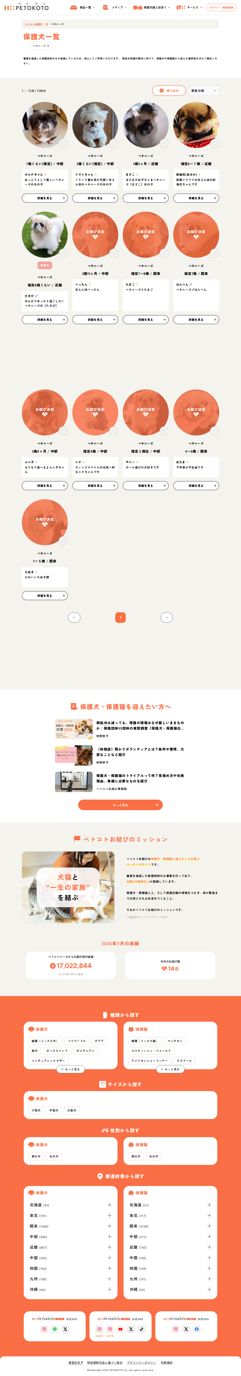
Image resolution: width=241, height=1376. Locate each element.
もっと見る (72, 1069)
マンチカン (175, 1041)
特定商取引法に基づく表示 (104, 1362)
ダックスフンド (57, 1051)
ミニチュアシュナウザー (48, 1061)
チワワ (99, 1041)
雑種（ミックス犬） (45, 1041)
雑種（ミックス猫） (145, 1041)
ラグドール (184, 1061)
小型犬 (36, 1110)
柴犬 (35, 1051)
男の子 (36, 1156)
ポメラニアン (85, 1051)
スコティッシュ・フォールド (151, 1051)
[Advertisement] (120, 356)
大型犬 (71, 1110)
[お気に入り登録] (63, 143)
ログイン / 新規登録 (221, 7)
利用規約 (167, 1362)
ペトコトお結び (34, 24)
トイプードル (77, 1041)
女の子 (54, 1156)
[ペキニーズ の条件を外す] (48, 45)
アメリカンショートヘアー (149, 1061)
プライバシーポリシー (141, 1362)
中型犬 (54, 1110)
